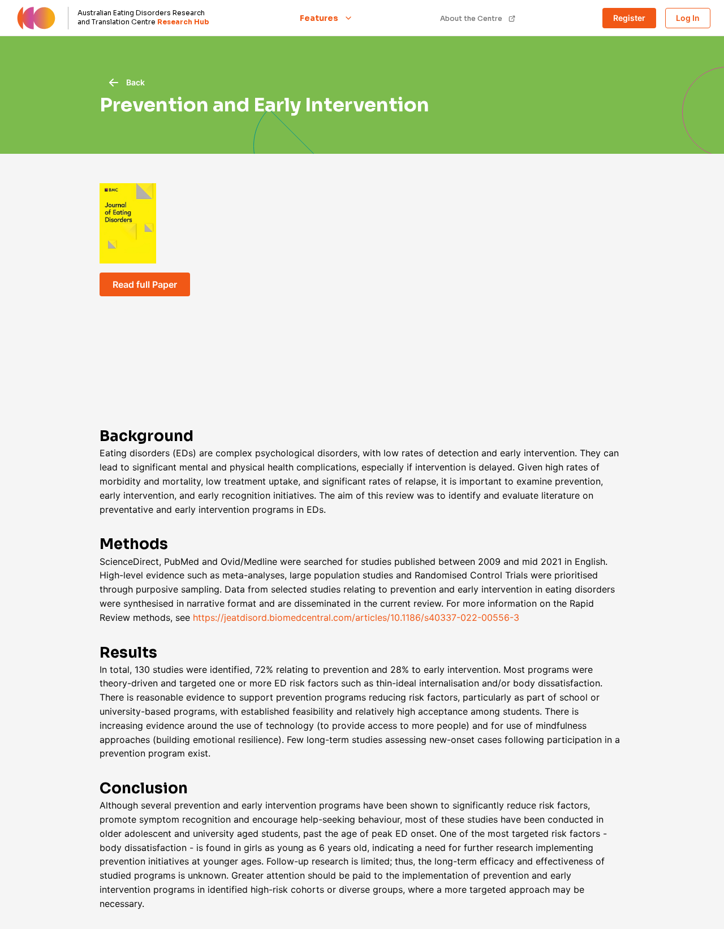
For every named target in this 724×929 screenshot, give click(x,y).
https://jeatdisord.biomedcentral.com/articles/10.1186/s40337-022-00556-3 (356, 617)
